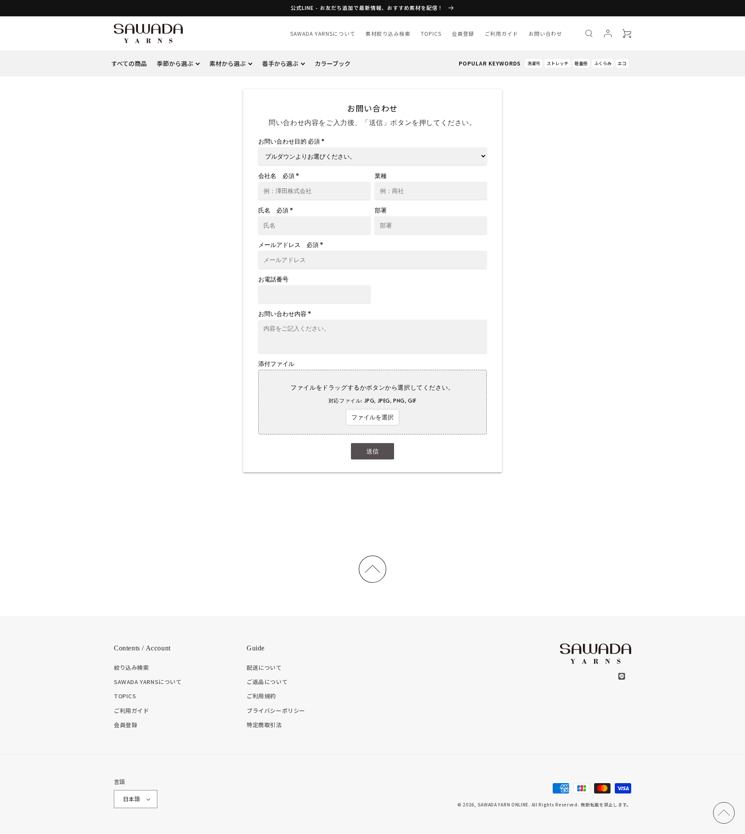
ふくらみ (602, 63)
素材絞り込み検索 (388, 33)
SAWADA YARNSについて (322, 33)
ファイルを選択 (372, 417)
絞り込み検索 (131, 667)
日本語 (131, 799)
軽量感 (581, 63)
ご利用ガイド (501, 33)
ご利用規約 (261, 696)
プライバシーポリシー (276, 710)
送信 (372, 451)
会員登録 (463, 33)
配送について (264, 667)
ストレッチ (557, 63)
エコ (622, 63)
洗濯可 (533, 63)
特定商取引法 (264, 725)
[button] (588, 33)
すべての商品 (129, 63)
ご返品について (267, 682)
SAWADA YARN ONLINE (503, 804)
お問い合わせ (545, 33)
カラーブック (333, 63)
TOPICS (431, 33)
